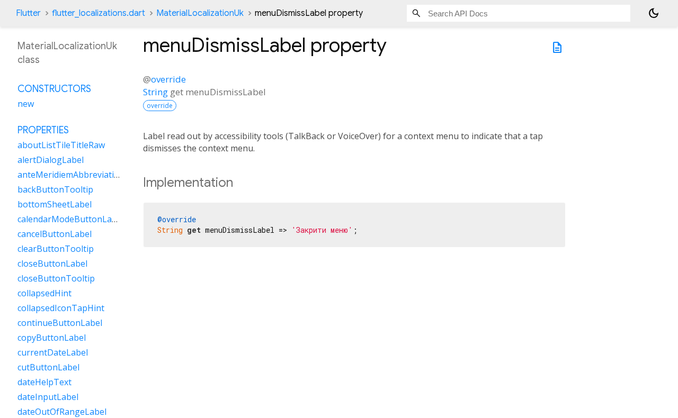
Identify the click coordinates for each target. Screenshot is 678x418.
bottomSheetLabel (54, 204)
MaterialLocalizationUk (200, 13)
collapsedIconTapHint (60, 308)
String (155, 92)
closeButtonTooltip (56, 278)
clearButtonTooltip (55, 249)
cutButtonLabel (48, 367)
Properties (43, 130)
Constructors (54, 89)
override (168, 79)
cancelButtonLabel (54, 234)
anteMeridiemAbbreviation (70, 174)
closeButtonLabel (52, 263)
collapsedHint (44, 293)
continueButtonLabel (59, 323)
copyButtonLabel (51, 337)
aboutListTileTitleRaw (61, 145)
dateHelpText (44, 382)
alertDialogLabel (50, 160)
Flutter (28, 13)
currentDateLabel (52, 352)
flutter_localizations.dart (98, 13)
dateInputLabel (47, 397)
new (25, 104)
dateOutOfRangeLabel (61, 411)
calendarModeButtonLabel (70, 219)
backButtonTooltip (55, 189)
